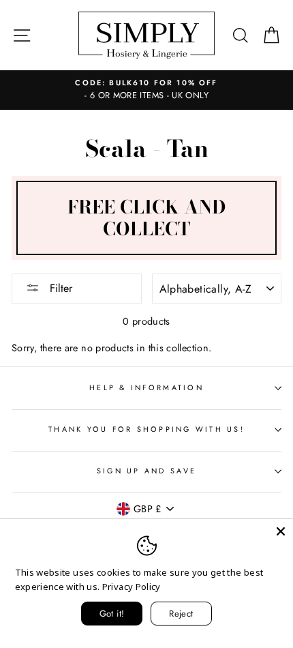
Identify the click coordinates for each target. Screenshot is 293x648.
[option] (146, 90)
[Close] (281, 531)
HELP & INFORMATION (146, 387)
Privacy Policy (131, 586)
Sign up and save (146, 470)
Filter (59, 288)
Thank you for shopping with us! (146, 429)
